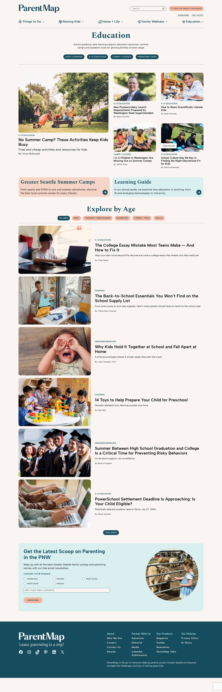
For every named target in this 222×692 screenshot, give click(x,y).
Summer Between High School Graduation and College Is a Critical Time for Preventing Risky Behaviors (147, 451)
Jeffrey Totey (122, 164)
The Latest (197, 15)
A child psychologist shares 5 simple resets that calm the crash (128, 357)
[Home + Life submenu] (122, 21)
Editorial (137, 642)
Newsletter (163, 647)
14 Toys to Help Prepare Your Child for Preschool (141, 399)
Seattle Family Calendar (187, 8)
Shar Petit (102, 410)
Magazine (162, 638)
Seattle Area (32, 579)
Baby (76, 218)
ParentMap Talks (166, 651)
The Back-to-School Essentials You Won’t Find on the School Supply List (146, 298)
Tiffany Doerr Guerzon (107, 311)
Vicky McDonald (31, 153)
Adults (159, 218)
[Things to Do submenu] (43, 21)
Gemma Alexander (171, 167)
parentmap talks (147, 57)
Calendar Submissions (139, 653)
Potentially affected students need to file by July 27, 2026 (125, 509)
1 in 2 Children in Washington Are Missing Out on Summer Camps (133, 159)
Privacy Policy (190, 638)
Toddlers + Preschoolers (97, 218)
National (60, 583)
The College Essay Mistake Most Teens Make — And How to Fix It (144, 247)
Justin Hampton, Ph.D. (107, 362)
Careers (112, 642)
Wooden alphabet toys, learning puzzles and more (121, 405)
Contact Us (114, 647)
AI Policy (186, 642)
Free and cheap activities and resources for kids (52, 149)
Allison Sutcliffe (123, 117)
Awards (111, 651)
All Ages (63, 218)
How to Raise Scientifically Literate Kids (182, 109)
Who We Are (114, 638)
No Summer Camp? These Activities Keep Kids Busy (63, 142)
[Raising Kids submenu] (83, 21)
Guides (160, 642)
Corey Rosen (103, 260)
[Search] (163, 8)
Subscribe (183, 15)
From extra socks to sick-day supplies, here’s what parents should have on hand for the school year (148, 306)
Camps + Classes (122, 57)
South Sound (91, 579)
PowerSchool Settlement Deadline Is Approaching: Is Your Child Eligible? (145, 501)
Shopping (100, 291)
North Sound (32, 583)
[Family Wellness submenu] (166, 21)
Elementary (122, 218)
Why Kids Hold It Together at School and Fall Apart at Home (145, 349)
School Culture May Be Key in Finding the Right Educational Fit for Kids (180, 160)
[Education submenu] (202, 21)
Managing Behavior (105, 341)
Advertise (138, 638)
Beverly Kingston (105, 463)
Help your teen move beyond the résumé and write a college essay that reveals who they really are (147, 255)
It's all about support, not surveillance (114, 458)
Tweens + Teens (141, 218)
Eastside (60, 579)
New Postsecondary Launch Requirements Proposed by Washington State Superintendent (133, 110)
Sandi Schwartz (170, 114)
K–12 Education (97, 57)
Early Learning (73, 57)
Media (135, 647)
